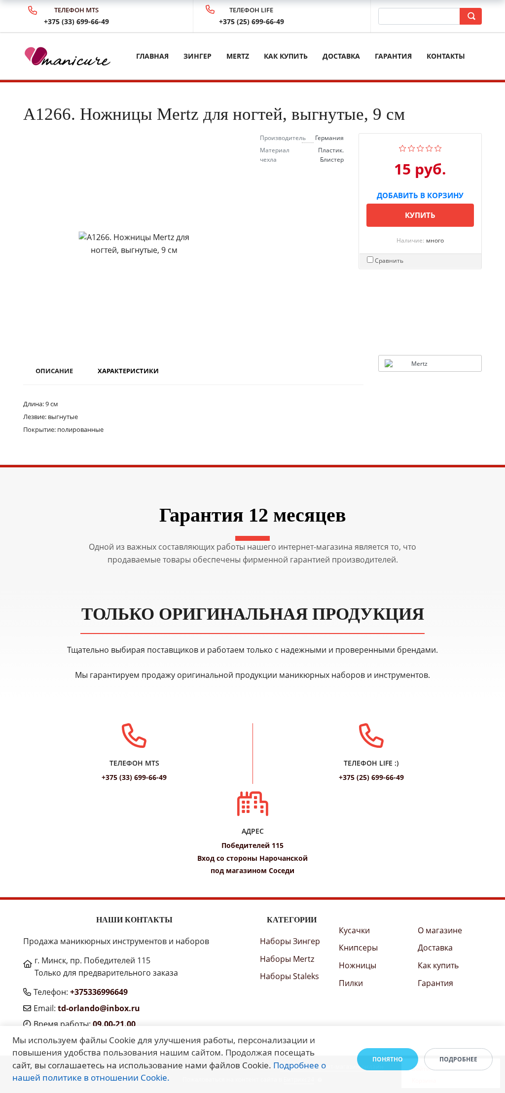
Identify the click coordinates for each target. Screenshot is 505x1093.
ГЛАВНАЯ (152, 56)
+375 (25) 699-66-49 (251, 21)
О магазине (440, 930)
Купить (420, 215)
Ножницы (357, 965)
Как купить (286, 56)
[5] (438, 146)
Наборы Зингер (290, 941)
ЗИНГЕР (197, 56)
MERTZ (237, 56)
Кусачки (354, 930)
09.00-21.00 (114, 1024)
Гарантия (393, 56)
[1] (402, 146)
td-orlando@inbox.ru (99, 1008)
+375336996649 (99, 992)
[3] (420, 146)
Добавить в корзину (420, 193)
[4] (429, 146)
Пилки (351, 983)
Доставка (341, 56)
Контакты (446, 56)
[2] (411, 146)
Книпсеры (358, 947)
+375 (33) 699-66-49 (76, 21)
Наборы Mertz (287, 958)
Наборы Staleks (289, 976)
